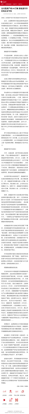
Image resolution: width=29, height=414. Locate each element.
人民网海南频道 (8, 4)
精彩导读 (20, 4)
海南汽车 (15, 4)
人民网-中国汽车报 (21, 13)
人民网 (2, 4)
